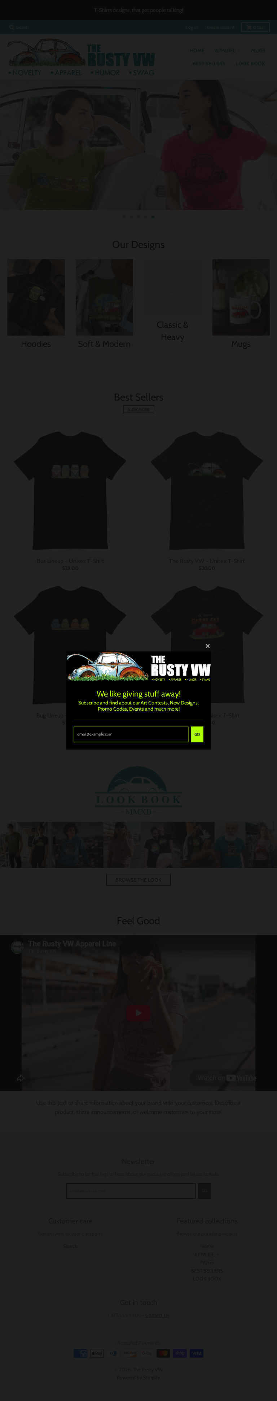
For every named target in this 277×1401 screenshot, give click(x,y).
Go (197, 734)
